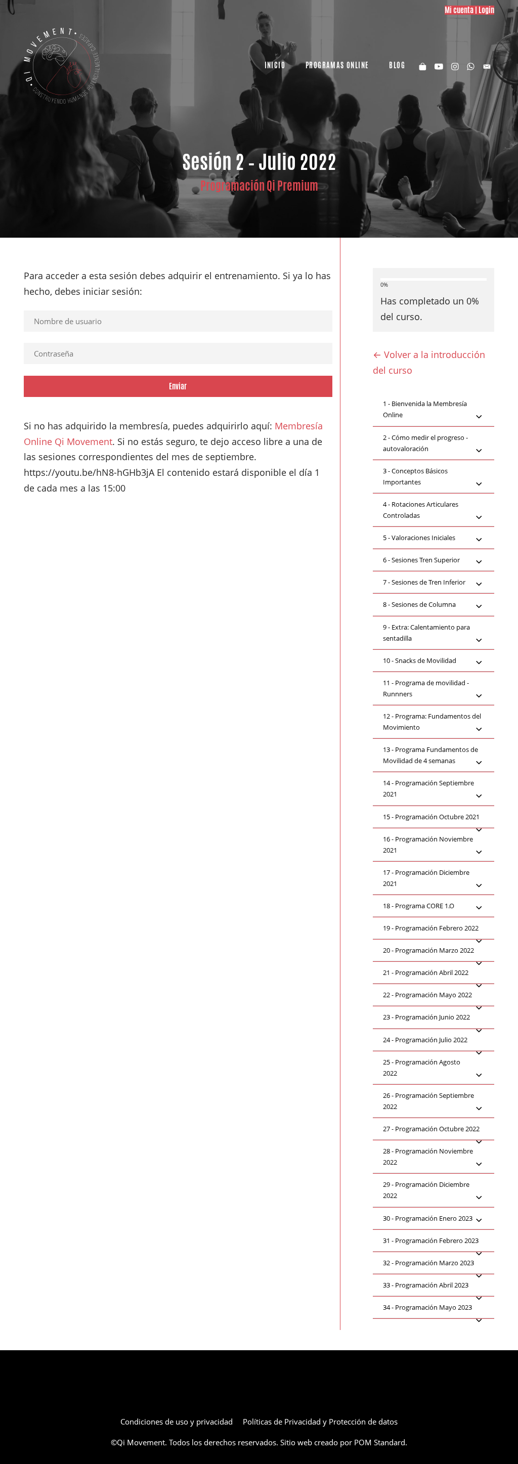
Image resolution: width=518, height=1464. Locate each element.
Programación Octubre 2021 (431, 816)
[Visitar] (438, 65)
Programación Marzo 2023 (428, 1262)
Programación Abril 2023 (425, 1285)
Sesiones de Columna (419, 604)
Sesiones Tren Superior (421, 559)
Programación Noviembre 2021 (428, 844)
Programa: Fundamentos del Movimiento (432, 722)
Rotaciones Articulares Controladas (420, 510)
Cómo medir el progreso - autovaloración (425, 443)
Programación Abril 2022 (425, 972)
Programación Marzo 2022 (428, 950)
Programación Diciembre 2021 (426, 878)
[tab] (433, 409)
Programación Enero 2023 (427, 1218)
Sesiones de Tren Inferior (424, 582)
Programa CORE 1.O (418, 905)
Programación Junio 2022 (426, 1017)
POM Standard (379, 1442)
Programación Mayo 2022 (427, 994)
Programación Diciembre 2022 (426, 1190)
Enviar (178, 386)
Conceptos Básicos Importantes (415, 476)
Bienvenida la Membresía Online (425, 409)
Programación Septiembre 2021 (428, 788)
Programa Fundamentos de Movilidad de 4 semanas (430, 755)
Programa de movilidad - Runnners (426, 688)
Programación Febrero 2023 (431, 1240)
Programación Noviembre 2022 (428, 1156)
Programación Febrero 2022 (431, 928)
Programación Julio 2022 (425, 1039)
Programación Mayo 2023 (427, 1307)
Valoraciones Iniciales (419, 537)
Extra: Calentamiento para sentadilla (426, 633)
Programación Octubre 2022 (431, 1128)
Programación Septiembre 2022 (428, 1101)
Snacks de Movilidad (419, 660)
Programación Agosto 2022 (421, 1067)
